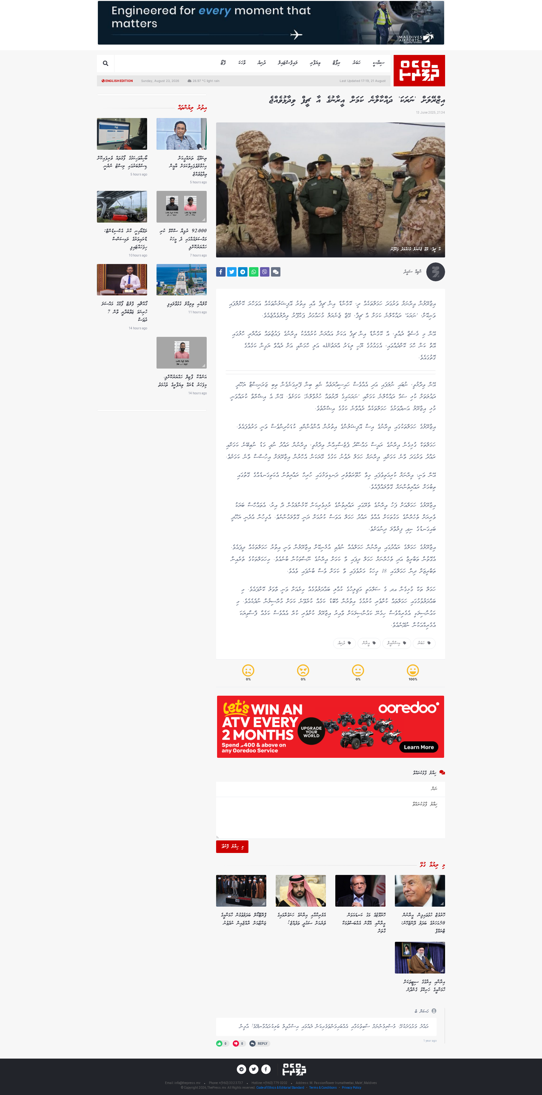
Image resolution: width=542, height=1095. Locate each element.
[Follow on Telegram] (241, 1069)
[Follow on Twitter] (253, 1069)
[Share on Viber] (264, 272)
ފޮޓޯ (223, 63)
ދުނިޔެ (262, 63)
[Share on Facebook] (221, 272)
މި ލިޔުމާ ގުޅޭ (432, 865)
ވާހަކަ (241, 63)
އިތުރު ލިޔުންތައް (192, 108)
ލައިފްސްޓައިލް (288, 63)
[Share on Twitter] (231, 272)
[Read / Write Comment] (275, 272)
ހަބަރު (356, 63)
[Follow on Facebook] (266, 1069)
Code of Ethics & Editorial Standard (280, 1087)
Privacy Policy (351, 1087)
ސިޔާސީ (378, 63)
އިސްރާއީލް (395, 643)
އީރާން (368, 643)
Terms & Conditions (323, 1087)
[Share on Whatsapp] (253, 272)
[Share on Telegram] (242, 272)
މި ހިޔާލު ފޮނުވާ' (232, 846)
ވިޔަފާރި (315, 63)
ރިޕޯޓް (336, 63)
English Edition (119, 81)
